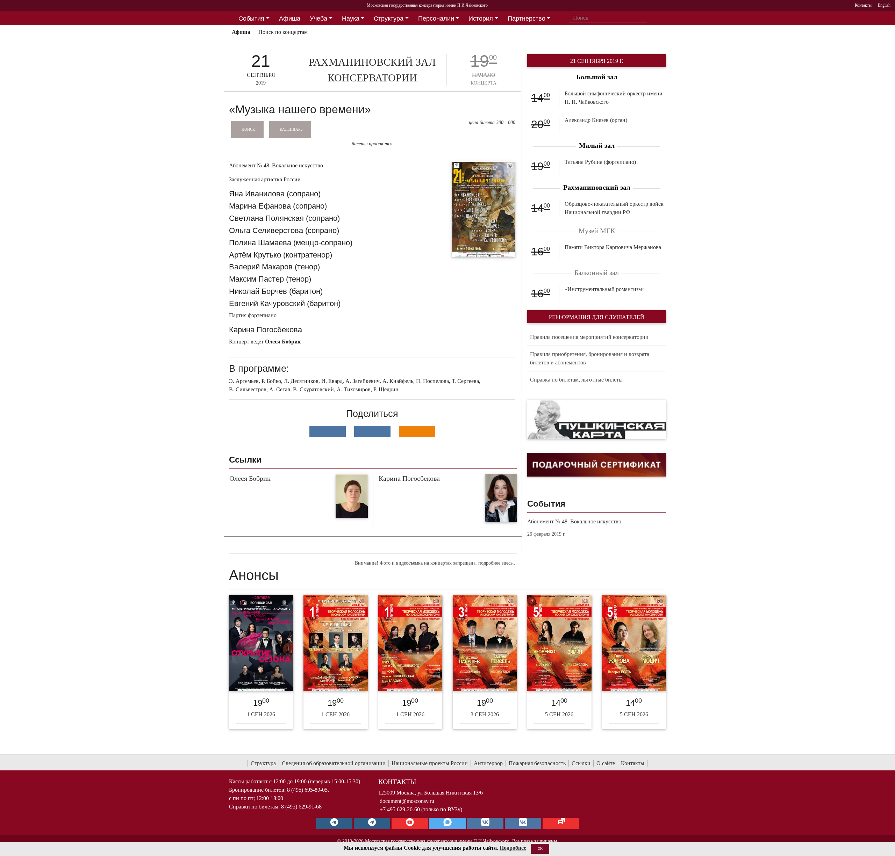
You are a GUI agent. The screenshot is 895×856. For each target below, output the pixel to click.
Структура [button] (388, 18)
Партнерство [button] (526, 18)
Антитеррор (488, 763)
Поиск (248, 129)
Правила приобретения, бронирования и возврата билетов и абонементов (589, 358)
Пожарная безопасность (537, 763)
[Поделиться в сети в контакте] (327, 431)
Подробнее (513, 848)
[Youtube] (410, 823)
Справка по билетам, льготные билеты (576, 380)
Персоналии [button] (436, 18)
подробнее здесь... (497, 563)
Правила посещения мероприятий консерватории (589, 337)
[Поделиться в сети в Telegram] (372, 431)
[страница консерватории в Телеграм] (334, 823)
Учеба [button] (318, 18)
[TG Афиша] (372, 823)
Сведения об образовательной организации (334, 763)
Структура (263, 763)
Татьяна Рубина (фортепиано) (600, 162)
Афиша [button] (289, 18)
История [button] (480, 18)
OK (540, 848)
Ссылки (581, 763)
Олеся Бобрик (250, 478)
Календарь (291, 129)
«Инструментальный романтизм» (605, 289)
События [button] (251, 18)
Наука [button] (350, 18)
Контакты (632, 763)
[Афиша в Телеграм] (561, 823)
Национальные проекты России (430, 763)
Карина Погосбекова (409, 478)
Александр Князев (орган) (596, 120)
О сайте (605, 763)
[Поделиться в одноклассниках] (417, 431)
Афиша (241, 32)
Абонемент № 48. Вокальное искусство (574, 521)
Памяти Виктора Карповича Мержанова (613, 247)
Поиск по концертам (283, 32)
